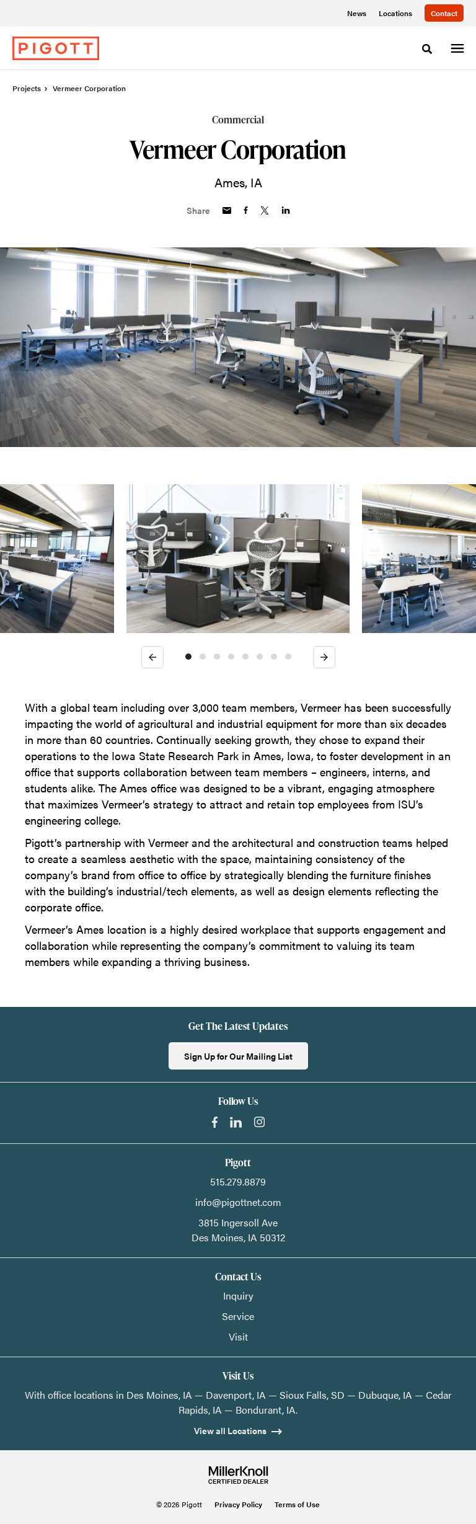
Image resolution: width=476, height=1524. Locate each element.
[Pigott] (55, 48)
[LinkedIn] (236, 1122)
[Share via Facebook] (246, 210)
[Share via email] (227, 210)
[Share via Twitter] (264, 210)
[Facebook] (215, 1122)
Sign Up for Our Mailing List (238, 1056)
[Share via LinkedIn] (285, 210)
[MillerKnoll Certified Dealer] (238, 1475)
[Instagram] (259, 1122)
